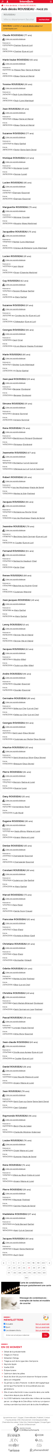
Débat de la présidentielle (15, 1352)
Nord (27, 807)
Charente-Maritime (28, 272)
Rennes (17, 635)
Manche (27, 592)
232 (14, 1273)
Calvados (22, 1107)
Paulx (15, 94)
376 (29, 1273)
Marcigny (17, 782)
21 (18, 1263)
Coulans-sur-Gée (20, 880)
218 (44, 1268)
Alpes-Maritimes (29, 223)
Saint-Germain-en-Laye (24, 1009)
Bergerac (17, 389)
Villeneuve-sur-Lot (21, 469)
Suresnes (18, 1157)
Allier (23, 659)
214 (24, 1268)
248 (19, 1273)
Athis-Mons (19, 1034)
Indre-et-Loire (33, 1175)
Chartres (17, 45)
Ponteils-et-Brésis (21, 936)
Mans (16, 144)
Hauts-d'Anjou (20, 831)
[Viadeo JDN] (39, 1445)
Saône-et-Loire (28, 782)
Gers (21, 1255)
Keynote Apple (10, 1364)
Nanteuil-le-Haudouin (22, 561)
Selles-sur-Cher (20, 708)
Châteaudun (19, 322)
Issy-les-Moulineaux (20, 487)
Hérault (28, 960)
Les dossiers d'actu (13, 1330)
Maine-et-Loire (33, 831)
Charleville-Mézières (22, 1132)
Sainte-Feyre (19, 911)
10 (13, 1263)
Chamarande (18, 856)
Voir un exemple (42, 1324)
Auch (16, 1255)
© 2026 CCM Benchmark (26, 1424)
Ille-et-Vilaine (27, 635)
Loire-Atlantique (25, 94)
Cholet (16, 1151)
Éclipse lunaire (10, 1370)
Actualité (9, 1324)
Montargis (18, 168)
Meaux (17, 76)
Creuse (29, 911)
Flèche (18, 371)
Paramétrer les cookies (10, 1422)
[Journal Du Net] (13, 1440)
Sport (7, 1327)
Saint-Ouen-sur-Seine (23, 1101)
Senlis (16, 567)
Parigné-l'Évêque (20, 291)
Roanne (17, 788)
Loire (24, 788)
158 (33, 1263)
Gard (32, 936)
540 (26, 1278)
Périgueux (18, 444)
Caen (16, 1107)
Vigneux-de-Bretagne (23, 248)
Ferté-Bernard (21, 1224)
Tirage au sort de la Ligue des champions (21, 1361)
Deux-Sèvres (28, 733)
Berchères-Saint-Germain (24, 536)
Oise (34, 561)
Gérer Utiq (22, 1422)
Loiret (25, 168)
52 (23, 1263)
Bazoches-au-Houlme (22, 586)
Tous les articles (11, 1420)
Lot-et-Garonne (30, 463)
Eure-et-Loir (27, 45)
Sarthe (22, 144)
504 (39, 1273)
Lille (16, 813)
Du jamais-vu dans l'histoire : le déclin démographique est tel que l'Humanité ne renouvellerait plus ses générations (26, 1386)
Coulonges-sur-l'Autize (23, 739)
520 (44, 1273)
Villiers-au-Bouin (20, 1175)
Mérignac (17, 217)
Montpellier (19, 960)
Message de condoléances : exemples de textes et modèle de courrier (35, 1301)
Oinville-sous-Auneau (22, 1052)
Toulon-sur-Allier (21, 665)
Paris (15, 905)
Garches (17, 1206)
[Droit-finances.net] (39, 1440)
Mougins (17, 223)
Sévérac (16, 365)
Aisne (20, 266)
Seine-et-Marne (33, 70)
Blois (16, 985)
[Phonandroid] (39, 1450)
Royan (16, 272)
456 (34, 1273)
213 (19, 1268)
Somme (23, 414)
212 (14, 1268)
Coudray (18, 543)
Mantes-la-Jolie (20, 493)
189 (38, 1263)
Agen (16, 1230)
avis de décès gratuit (31, 26)
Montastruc (18, 463)
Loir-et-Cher (32, 708)
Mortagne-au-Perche (22, 512)
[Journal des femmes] (13, 1435)
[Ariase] (13, 1450)
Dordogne (26, 389)
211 (9, 1268)
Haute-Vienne (27, 1028)
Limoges (17, 1028)
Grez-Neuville (19, 1077)
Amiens (16, 414)
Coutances (18, 592)
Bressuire (18, 764)
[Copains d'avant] (13, 1445)
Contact (47, 1417)
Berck (16, 1126)
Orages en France (11, 1355)
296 (24, 1273)
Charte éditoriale (30, 1417)
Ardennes (36, 1132)
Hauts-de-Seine (36, 487)
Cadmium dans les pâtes (14, 1373)
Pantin (17, 150)
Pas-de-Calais (25, 1126)
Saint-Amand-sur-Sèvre (24, 757)
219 (9, 1273)
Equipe (20, 1417)
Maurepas (17, 1200)
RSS (19, 1420)
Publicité (40, 1417)
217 (39, 1268)
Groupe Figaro (45, 1422)
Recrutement (26, 1420)
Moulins (17, 659)
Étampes (17, 193)
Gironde (25, 217)
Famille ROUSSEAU (28, 5)
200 (43, 1263)
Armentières (18, 807)
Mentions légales (33, 1422)
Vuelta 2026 (9, 1367)
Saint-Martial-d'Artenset (23, 1003)
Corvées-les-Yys (21, 315)
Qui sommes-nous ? (10, 1417)
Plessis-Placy (19, 70)
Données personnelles (40, 1420)
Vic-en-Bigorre (20, 346)
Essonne (25, 193)
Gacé (15, 340)
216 (34, 1268)
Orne (20, 340)
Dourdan (17, 684)
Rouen (16, 1249)
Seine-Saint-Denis (28, 150)
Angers (17, 837)
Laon (15, 266)
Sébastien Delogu (11, 1358)
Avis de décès (11, 5)
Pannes (17, 174)
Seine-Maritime (26, 1249)
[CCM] (39, 1435)
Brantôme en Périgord (22, 438)
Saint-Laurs (17, 733)
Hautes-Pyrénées (34, 346)
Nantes (16, 242)
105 (28, 1263)
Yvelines (30, 493)
